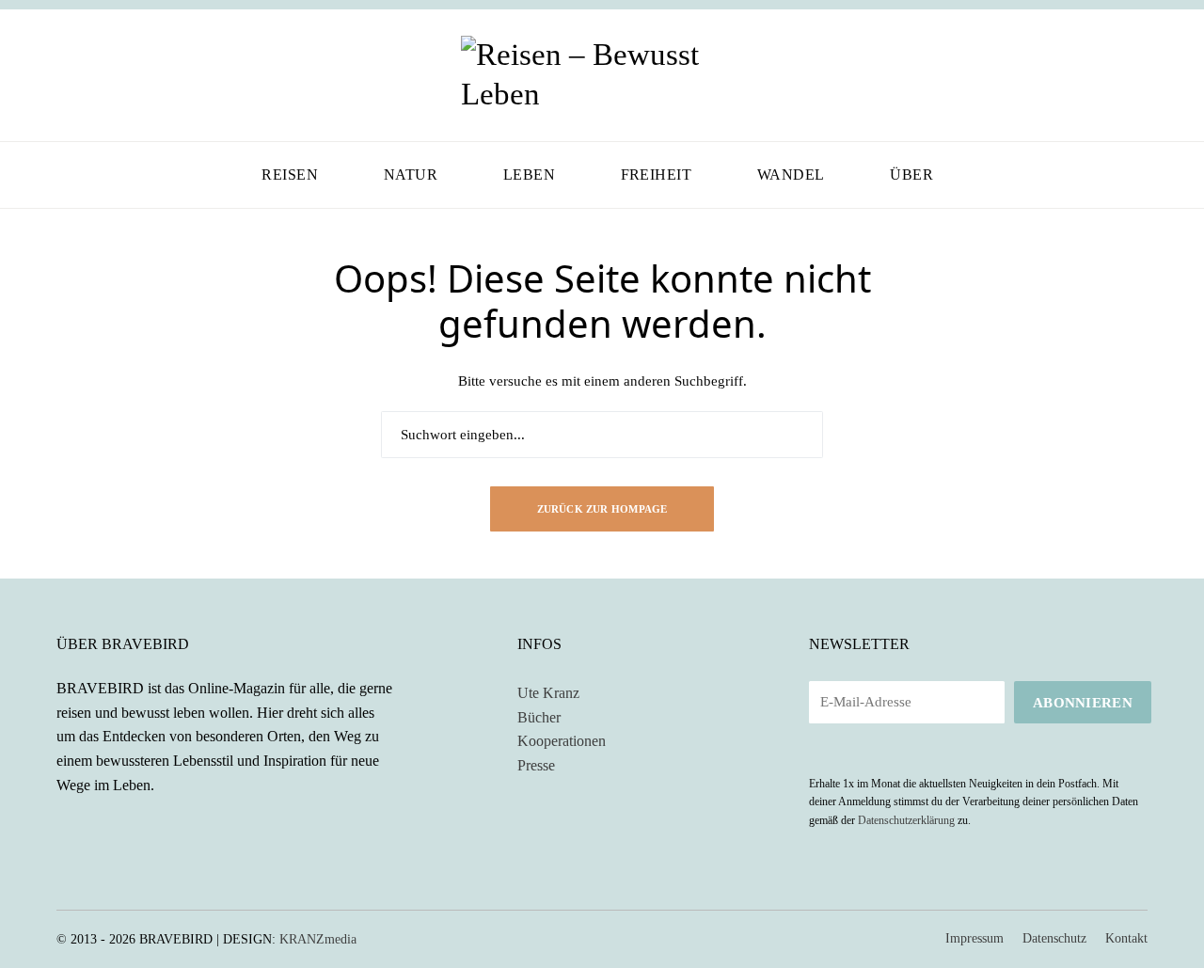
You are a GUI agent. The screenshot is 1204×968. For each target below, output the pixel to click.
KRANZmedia (317, 939)
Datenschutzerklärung (906, 820)
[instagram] (89, 76)
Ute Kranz (548, 693)
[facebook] (62, 76)
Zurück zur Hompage (602, 509)
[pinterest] (116, 76)
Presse (536, 765)
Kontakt (1126, 938)
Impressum (974, 938)
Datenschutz (1054, 938)
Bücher (539, 717)
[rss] (116, 827)
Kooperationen (561, 741)
